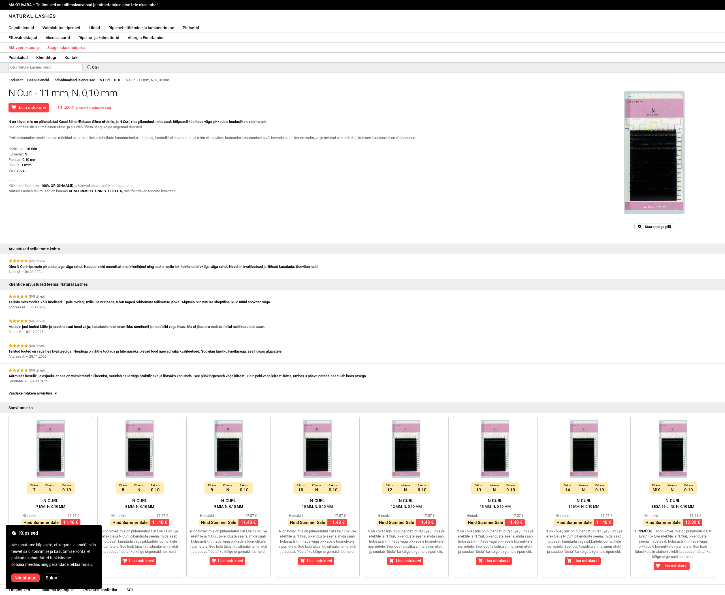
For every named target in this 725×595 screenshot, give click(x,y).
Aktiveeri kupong (23, 47)
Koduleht (15, 80)
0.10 (117, 80)
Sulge (51, 578)
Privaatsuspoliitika (100, 590)
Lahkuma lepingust (56, 590)
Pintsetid (191, 27)
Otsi (95, 67)
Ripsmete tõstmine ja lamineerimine (141, 27)
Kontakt (72, 57)
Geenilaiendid (21, 27)
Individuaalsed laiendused (74, 80)
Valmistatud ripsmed (61, 27)
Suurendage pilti (656, 227)
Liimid (94, 27)
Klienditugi (46, 57)
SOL (130, 590)
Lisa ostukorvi (31, 107)
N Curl (105, 80)
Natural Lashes (32, 16)
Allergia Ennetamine (146, 37)
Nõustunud (25, 578)
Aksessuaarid (58, 37)
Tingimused (19, 590)
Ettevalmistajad (22, 37)
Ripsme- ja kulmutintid (98, 37)
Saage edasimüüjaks (66, 47)
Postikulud (18, 57)
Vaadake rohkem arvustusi (31, 393)
